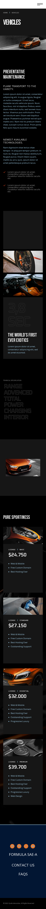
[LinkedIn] (12, 846)
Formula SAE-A (23, 854)
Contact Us (23, 865)
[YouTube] (33, 846)
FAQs (23, 874)
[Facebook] (19, 846)
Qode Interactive (14, 903)
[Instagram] (26, 846)
